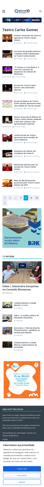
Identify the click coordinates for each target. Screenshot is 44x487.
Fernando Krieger (31, 43)
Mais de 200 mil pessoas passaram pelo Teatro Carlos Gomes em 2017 (27, 182)
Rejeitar (22, 482)
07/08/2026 (19, 350)
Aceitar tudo (22, 469)
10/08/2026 (19, 335)
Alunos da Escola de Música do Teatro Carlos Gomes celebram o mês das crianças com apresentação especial (28, 120)
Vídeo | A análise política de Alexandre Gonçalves (26, 316)
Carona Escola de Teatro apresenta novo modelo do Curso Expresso (26, 137)
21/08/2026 (19, 308)
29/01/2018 (19, 172)
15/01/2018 (19, 188)
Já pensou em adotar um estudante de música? (25, 152)
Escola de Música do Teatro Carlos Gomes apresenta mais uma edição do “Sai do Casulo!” (27, 103)
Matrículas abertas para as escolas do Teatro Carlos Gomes (26, 166)
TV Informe (8, 256)
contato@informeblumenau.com (23, 428)
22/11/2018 (19, 93)
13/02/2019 (19, 43)
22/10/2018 (19, 109)
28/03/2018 (19, 156)
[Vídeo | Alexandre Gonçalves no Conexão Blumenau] (22, 272)
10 (37, 198)
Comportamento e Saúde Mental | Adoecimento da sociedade (25, 344)
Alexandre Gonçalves (33, 156)
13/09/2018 (19, 142)
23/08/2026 (8, 293)
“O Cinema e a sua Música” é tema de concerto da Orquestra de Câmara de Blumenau (26, 70)
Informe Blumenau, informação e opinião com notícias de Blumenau (19, 434)
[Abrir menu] (3, 11)
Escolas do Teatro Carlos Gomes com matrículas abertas (25, 87)
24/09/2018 (7, 127)
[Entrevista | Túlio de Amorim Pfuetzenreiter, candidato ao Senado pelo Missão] (7, 330)
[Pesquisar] (40, 11)
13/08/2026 (19, 321)
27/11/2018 (7, 77)
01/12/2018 (19, 59)
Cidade (5, 439)
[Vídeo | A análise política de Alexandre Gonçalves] (7, 318)
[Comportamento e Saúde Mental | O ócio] (7, 305)
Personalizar (22, 475)
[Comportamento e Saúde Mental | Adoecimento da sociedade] (7, 345)
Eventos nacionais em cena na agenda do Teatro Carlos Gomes (27, 37)
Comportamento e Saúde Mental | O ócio (25, 304)
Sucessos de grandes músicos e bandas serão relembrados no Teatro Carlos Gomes (27, 53)
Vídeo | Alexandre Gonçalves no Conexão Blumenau (20, 288)
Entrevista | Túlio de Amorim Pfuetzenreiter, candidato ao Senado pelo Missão (27, 330)
